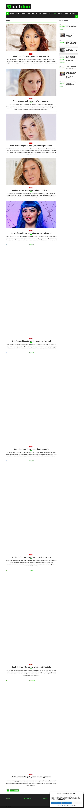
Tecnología (60, 13)
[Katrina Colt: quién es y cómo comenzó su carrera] (31, 506)
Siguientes (16, 790)
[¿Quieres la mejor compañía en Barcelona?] (62, 35)
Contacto (8, 798)
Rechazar (66, 802)
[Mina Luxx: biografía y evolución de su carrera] (31, 37)
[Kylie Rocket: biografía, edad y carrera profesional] (31, 290)
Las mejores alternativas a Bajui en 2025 (71, 50)
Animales (12, 13)
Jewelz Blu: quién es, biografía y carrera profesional (31, 233)
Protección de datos (28, 798)
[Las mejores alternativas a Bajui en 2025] (62, 50)
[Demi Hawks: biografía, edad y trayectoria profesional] (31, 127)
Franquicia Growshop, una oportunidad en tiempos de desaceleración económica (71, 75)
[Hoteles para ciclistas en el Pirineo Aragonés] (62, 27)
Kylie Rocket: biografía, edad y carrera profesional (31, 341)
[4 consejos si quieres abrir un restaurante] (62, 67)
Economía (23, 13)
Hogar (28, 13)
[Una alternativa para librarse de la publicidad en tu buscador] (62, 84)
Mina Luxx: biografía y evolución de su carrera (31, 56)
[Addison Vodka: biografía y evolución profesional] (31, 171)
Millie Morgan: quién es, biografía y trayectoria (31, 101)
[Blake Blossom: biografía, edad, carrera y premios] (31, 726)
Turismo (66, 13)
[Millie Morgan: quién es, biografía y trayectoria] (31, 82)
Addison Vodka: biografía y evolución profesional (31, 190)
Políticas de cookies (60, 805)
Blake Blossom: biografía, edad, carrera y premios (31, 777)
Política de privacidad (68, 805)
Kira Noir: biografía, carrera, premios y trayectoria (31, 667)
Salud (50, 13)
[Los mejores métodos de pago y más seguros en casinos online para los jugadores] (62, 59)
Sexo (55, 13)
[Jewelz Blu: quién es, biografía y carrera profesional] (31, 214)
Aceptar (56, 802)
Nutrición (45, 13)
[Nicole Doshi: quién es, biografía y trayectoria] (31, 398)
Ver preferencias (77, 802)
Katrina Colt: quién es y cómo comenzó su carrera (31, 557)
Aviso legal (74, 805)
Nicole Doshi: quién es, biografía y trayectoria (31, 449)
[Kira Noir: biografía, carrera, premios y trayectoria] (31, 616)
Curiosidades (72, 13)
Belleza (17, 13)
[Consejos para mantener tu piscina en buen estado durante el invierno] (62, 41)
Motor (40, 13)
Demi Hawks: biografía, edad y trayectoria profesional (31, 146)
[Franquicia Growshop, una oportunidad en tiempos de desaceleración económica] (62, 74)
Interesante (34, 13)
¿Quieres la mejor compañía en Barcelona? (70, 35)
